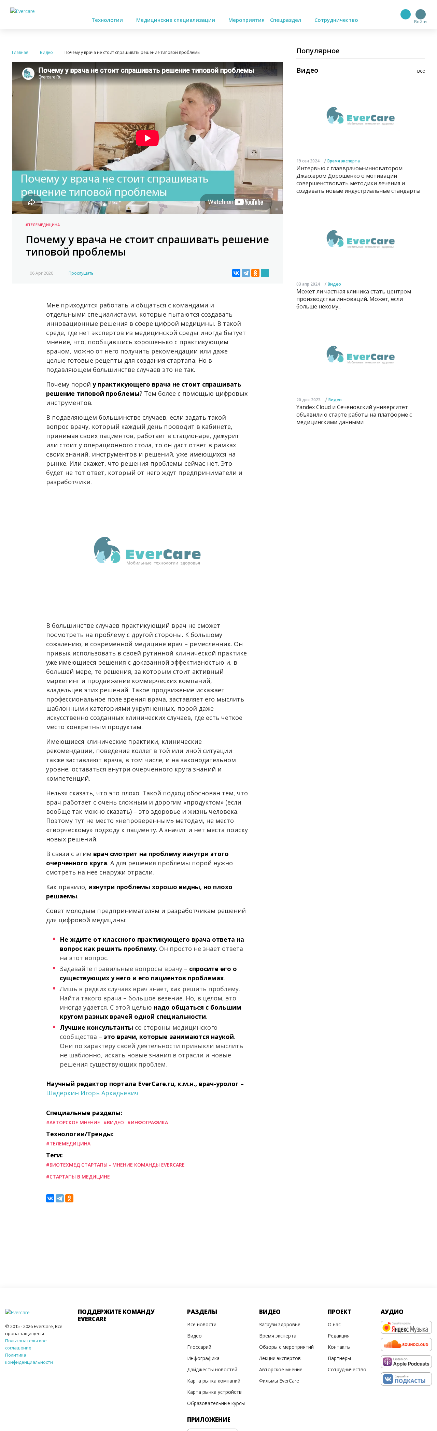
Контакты (339, 1347)
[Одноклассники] (255, 273)
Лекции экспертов (280, 1358)
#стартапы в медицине (78, 1176)
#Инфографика (147, 1122)
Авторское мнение (280, 1369)
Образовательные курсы (216, 1403)
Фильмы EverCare (279, 1380)
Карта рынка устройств (214, 1392)
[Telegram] (246, 273)
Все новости (201, 1324)
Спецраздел (286, 19)
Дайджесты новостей (212, 1369)
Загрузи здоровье (279, 1324)
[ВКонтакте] (236, 273)
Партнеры (339, 1358)
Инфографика (203, 1358)
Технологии (107, 19)
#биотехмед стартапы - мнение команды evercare (115, 1164)
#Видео (113, 1122)
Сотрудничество (336, 19)
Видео (334, 284)
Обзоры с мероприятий (286, 1347)
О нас (334, 1324)
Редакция (339, 1335)
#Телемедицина (43, 224)
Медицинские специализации (176, 19)
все (421, 71)
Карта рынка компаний (213, 1380)
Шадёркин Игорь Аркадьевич (92, 1093)
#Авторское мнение (73, 1122)
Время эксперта (343, 161)
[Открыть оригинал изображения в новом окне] (265, 273)
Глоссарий (199, 1347)
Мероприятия (246, 19)
